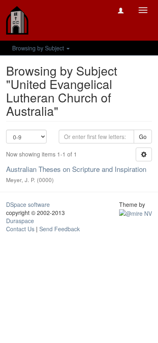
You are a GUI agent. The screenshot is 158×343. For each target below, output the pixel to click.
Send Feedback (59, 229)
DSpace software (28, 204)
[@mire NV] (135, 212)
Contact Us (20, 229)
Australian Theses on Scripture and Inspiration (76, 169)
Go (143, 136)
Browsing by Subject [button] (39, 48)
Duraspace (20, 221)
